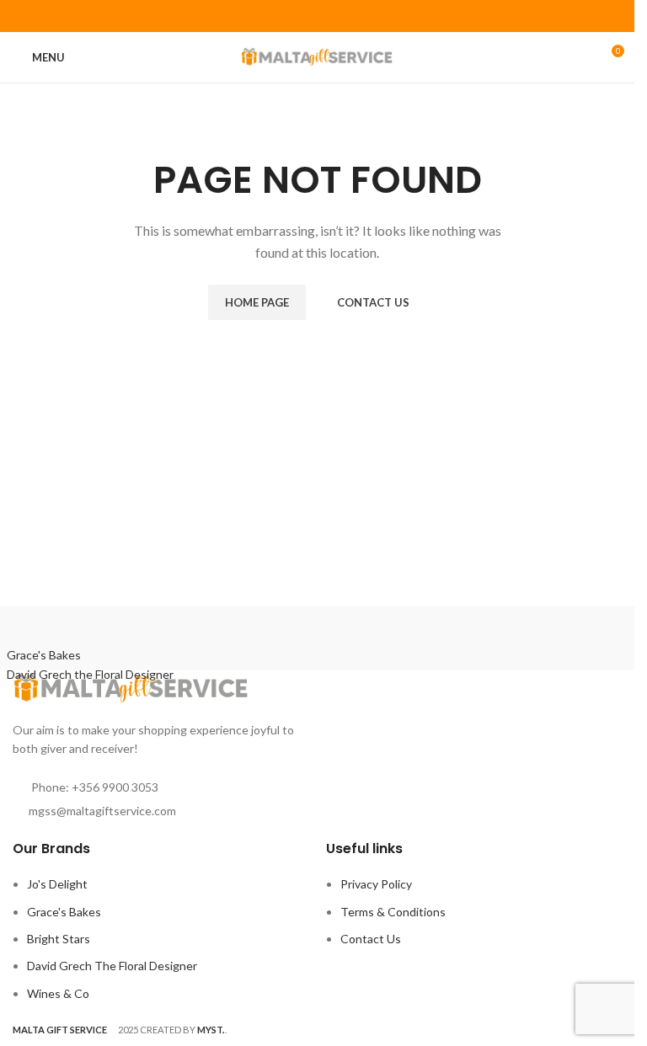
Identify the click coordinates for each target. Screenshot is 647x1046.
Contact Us (370, 938)
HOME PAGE (257, 302)
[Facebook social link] (296, 16)
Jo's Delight (57, 884)
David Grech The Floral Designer (112, 965)
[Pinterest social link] (317, 16)
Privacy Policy (376, 884)
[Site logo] (317, 56)
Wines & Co (58, 993)
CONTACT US (373, 302)
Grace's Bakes (64, 912)
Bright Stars (58, 938)
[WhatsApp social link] (338, 16)
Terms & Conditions (393, 912)
